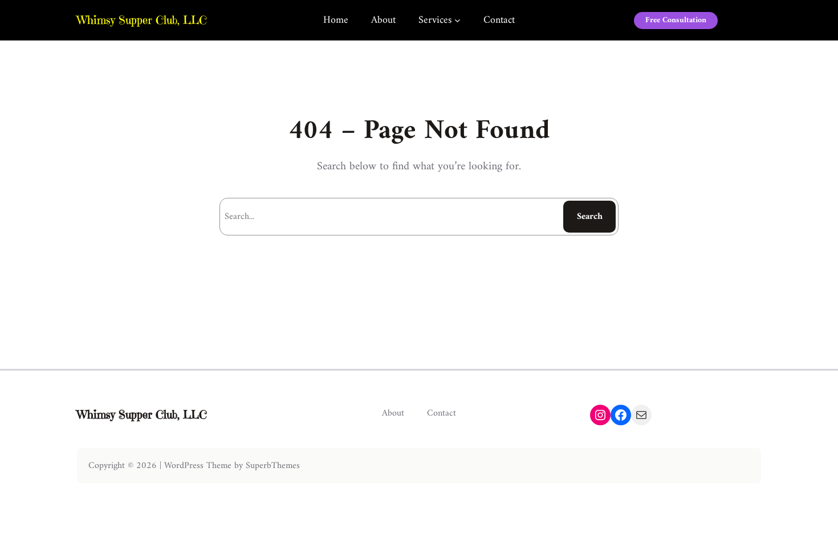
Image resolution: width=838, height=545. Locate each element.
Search (590, 217)
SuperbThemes (273, 466)
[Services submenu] (457, 20)
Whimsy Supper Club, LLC (142, 20)
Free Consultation (675, 20)
